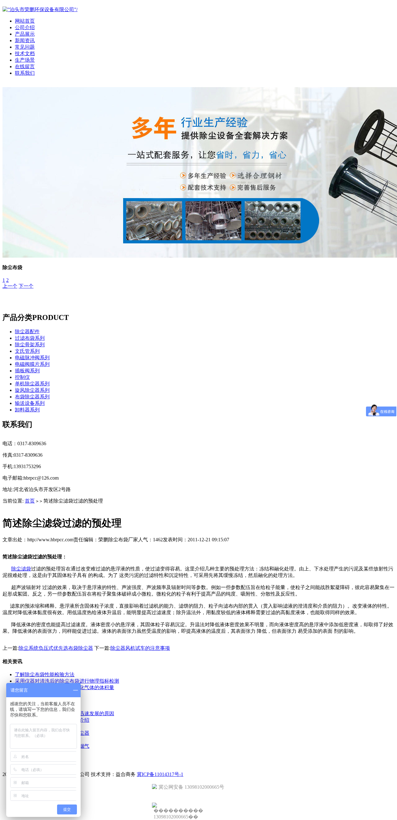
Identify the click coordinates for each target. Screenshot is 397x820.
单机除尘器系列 (32, 383)
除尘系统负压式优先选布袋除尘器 (56, 648)
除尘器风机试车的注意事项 (140, 648)
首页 (30, 500)
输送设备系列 (30, 403)
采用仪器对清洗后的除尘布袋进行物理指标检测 (67, 681)
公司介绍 (25, 27)
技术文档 (25, 53)
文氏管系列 (27, 351)
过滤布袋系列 (30, 338)
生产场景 (25, 60)
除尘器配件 (27, 331)
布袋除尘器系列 (32, 396)
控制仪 (22, 377)
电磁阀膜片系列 (32, 364)
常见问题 (25, 47)
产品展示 (25, 34)
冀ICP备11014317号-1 (160, 774)
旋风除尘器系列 (32, 390)
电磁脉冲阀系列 (32, 357)
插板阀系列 (27, 370)
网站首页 (25, 21)
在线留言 (25, 66)
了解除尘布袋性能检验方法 (44, 674)
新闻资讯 (25, 40)
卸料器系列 (27, 409)
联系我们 (25, 73)
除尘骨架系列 (30, 344)
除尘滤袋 (21, 568)
